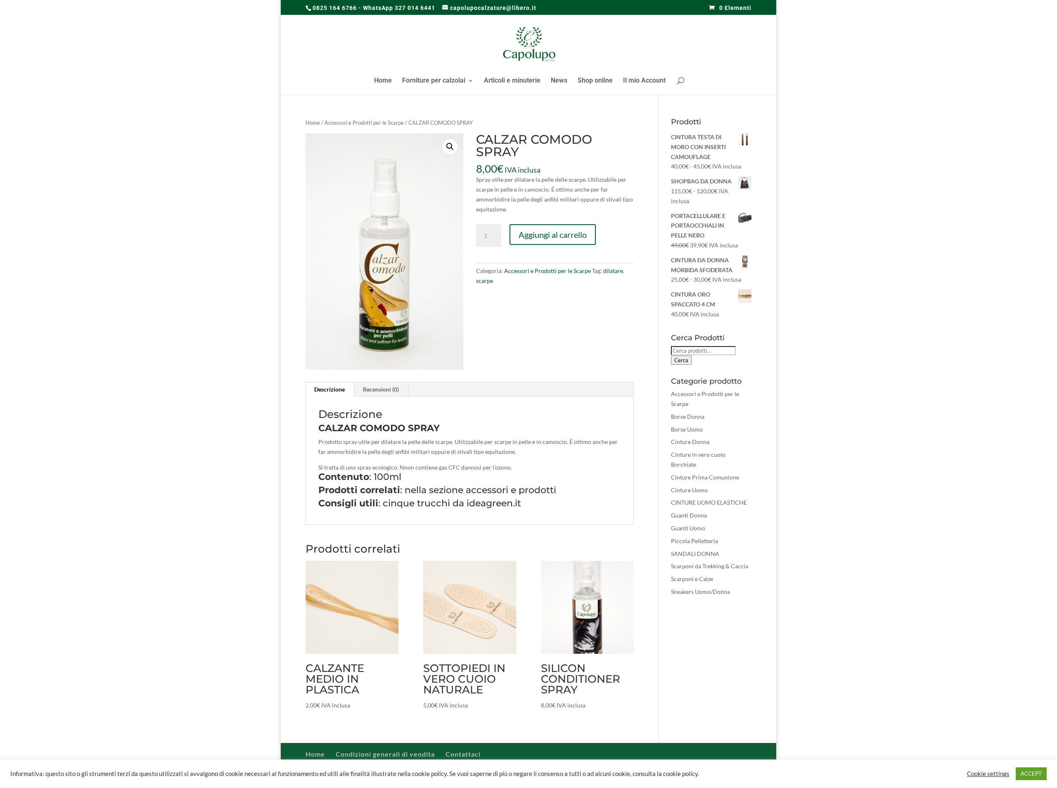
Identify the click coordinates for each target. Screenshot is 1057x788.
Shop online (595, 81)
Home (383, 81)
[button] (450, 146)
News (559, 81)
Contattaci (463, 754)
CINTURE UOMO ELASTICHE (709, 502)
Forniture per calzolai (433, 81)
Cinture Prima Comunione (705, 477)
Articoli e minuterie (512, 81)
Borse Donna (687, 416)
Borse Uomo (687, 429)
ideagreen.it (494, 503)
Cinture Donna (690, 441)
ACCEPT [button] (1031, 773)
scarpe (484, 280)
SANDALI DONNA (695, 553)
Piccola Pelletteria (694, 540)
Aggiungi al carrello (553, 235)
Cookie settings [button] (988, 773)
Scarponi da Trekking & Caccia (709, 566)
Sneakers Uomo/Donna (700, 591)
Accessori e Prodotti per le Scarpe (364, 122)
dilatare (613, 270)
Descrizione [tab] (329, 389)
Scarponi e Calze (692, 578)
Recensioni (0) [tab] (381, 389)
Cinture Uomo (689, 490)
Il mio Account (644, 81)
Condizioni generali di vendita (385, 754)
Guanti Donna (689, 515)
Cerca (681, 360)
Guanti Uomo (688, 528)
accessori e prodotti (511, 490)
